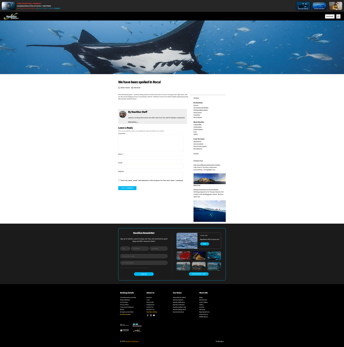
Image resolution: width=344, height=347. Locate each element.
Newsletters (203, 300)
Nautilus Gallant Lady (179, 307)
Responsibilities (125, 300)
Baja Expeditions (204, 312)
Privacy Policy (124, 305)
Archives (196, 154)
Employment (150, 305)
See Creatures (198, 117)
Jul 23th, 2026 (203, 235)
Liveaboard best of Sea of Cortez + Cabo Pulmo (34, 6)
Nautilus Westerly (178, 312)
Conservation (198, 127)
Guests (123, 88)
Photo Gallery (203, 302)
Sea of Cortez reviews (200, 146)
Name (120, 154)
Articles (201, 307)
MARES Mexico (203, 317)
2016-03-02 (137, 88)
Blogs (201, 297)
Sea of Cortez (198, 112)
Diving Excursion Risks (126, 312)
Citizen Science (198, 129)
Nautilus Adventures (132, 341)
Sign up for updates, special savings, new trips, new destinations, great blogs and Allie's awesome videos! (144, 240)
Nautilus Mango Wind (179, 310)
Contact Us (149, 307)
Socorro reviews (198, 144)
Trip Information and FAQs (128, 297)
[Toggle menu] (338, 16)
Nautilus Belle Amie (179, 302)
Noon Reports (198, 149)
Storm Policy (124, 302)
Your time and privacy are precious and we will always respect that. (134, 268)
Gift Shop (202, 310)
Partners (149, 297)
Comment (122, 133)
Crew (195, 132)
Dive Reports (197, 141)
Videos (201, 305)
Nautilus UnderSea (179, 305)
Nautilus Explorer (178, 300)
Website (121, 171)
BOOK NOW (329, 16)
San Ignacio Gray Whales (201, 108)
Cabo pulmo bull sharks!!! (29, 3)
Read (204, 244)
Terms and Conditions (127, 307)
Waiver (122, 310)
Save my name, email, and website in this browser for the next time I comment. (152, 180)
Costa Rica (197, 115)
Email (120, 163)
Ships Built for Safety (179, 297)
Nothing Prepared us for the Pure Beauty (206, 190)
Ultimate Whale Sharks (201, 110)
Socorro (127, 88)
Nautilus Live (150, 310)
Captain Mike (197, 125)
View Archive (133, 122)
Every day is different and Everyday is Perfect (207, 165)
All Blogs (196, 98)
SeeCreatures (203, 314)
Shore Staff (150, 302)
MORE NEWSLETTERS (199, 274)
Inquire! (57, 8)
